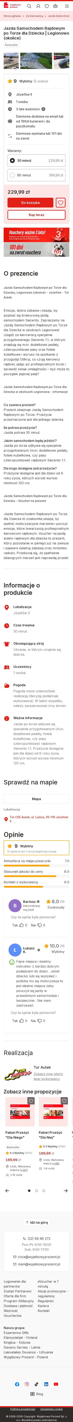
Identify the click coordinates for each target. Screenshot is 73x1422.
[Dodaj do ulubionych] (60, 203)
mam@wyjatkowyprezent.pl (39, 1264)
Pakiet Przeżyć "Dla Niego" (17, 1134)
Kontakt (43, 1311)
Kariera (43, 1306)
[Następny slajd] (65, 1190)
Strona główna (12, 15)
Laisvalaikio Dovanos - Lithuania (28, 1352)
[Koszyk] (55, 6)
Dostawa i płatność (18, 1306)
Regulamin (46, 1301)
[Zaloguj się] (38, 6)
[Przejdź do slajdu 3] (43, 1190)
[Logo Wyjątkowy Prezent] (14, 6)
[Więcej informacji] (43, 109)
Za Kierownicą (34, 15)
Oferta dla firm (15, 1296)
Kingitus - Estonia (17, 1342)
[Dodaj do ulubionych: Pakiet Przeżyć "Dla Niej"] (64, 1100)
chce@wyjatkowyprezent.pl (39, 1257)
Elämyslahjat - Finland (20, 1338)
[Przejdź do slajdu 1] (29, 1190)
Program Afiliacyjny (19, 1301)
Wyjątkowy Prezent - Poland (26, 1357)
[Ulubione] (47, 6)
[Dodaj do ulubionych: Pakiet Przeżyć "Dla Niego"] (31, 1100)
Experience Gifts (16, 1333)
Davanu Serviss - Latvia (22, 1347)
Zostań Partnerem (17, 1291)
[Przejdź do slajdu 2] (36, 1190)
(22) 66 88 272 (39, 1238)
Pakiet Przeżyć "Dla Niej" (50, 1134)
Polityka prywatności (22, 1409)
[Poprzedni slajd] (7, 1190)
